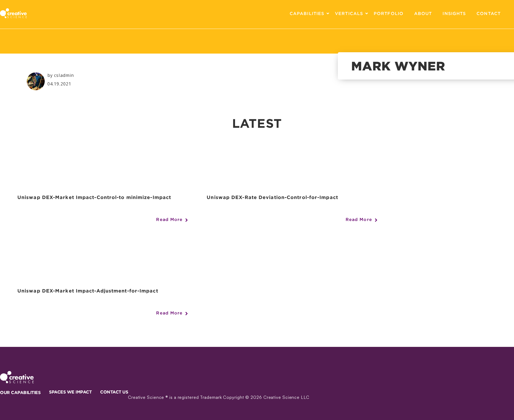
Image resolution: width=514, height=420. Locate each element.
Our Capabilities (20, 392)
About (423, 13)
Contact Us (114, 391)
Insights (454, 13)
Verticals (349, 13)
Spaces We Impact (70, 391)
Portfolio (388, 13)
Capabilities (307, 13)
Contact (489, 13)
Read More (169, 219)
